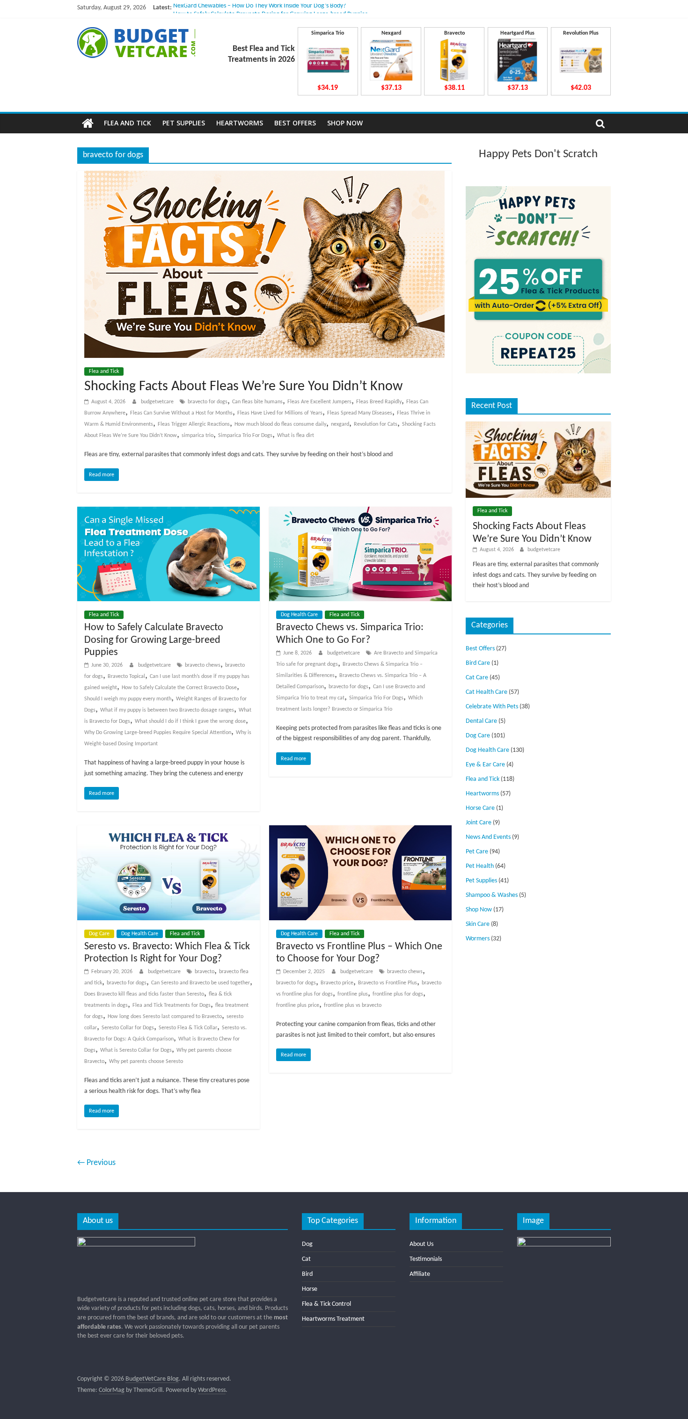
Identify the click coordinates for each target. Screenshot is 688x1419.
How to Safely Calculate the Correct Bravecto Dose (179, 688)
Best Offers (295, 122)
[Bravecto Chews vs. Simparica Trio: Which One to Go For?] (360, 512)
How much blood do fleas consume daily (280, 424)
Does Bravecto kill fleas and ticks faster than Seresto (144, 994)
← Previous (96, 1162)
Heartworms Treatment (333, 1319)
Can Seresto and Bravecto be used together (200, 983)
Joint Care (478, 822)
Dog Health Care (299, 615)
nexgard (340, 424)
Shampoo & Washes (492, 895)
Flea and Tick (127, 122)
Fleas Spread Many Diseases (359, 413)
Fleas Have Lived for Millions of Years (279, 413)
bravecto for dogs (207, 402)
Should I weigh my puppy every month (127, 699)
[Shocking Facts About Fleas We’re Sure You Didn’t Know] (264, 176)
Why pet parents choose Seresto (146, 1061)
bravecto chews (202, 665)
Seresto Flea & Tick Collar (188, 1028)
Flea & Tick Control (326, 1304)
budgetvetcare (158, 402)
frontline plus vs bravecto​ (352, 1005)
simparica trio (197, 435)
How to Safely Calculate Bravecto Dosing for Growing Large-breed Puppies (153, 640)
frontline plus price (297, 1005)
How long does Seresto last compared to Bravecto (165, 1016)
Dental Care (481, 721)
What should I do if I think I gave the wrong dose (190, 721)
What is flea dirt (295, 435)
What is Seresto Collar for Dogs (136, 1050)
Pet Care (477, 851)
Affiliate (420, 1274)
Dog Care (99, 934)
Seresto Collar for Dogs (128, 1028)
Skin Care (478, 924)
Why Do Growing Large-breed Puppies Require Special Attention (157, 732)
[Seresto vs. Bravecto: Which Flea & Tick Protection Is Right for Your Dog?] (168, 831)
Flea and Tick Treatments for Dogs (171, 1005)
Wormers (478, 938)
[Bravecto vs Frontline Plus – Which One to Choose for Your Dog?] (360, 831)
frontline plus (352, 994)
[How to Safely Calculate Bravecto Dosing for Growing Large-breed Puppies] (168, 512)
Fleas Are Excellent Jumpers (319, 402)
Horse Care (480, 808)
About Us (421, 1244)
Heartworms (239, 122)
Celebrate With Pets (492, 706)
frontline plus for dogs (398, 994)
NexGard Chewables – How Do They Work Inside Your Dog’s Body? (259, 7)
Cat (306, 1259)
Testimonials (426, 1259)
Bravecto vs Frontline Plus (387, 983)
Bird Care (478, 663)
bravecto (204, 972)
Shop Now (345, 122)
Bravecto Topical (126, 676)
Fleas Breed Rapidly (379, 402)
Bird (307, 1274)
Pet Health (480, 866)
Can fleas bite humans (257, 402)
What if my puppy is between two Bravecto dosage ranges (167, 710)
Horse (309, 1289)
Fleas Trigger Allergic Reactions (194, 424)
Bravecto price (337, 983)
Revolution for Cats (375, 424)
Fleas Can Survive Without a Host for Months (181, 413)
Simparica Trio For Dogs (245, 435)
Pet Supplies (183, 122)
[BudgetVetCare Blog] (87, 123)
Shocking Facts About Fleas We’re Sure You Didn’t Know (243, 386)
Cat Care (477, 677)
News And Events (488, 837)
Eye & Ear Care (485, 764)
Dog (307, 1244)
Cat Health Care (486, 692)
